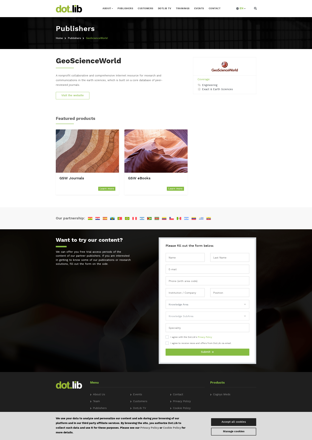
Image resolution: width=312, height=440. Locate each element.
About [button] (107, 8)
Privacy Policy (205, 337)
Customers (145, 8)
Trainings (183, 8)
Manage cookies (233, 431)
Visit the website (72, 95)
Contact (215, 8)
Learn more (107, 188)
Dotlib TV (164, 8)
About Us (99, 394)
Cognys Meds (221, 394)
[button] (241, 8)
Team (96, 401)
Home (59, 38)
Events (199, 8)
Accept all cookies (234, 422)
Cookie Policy (172, 428)
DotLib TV (139, 408)
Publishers (125, 8)
